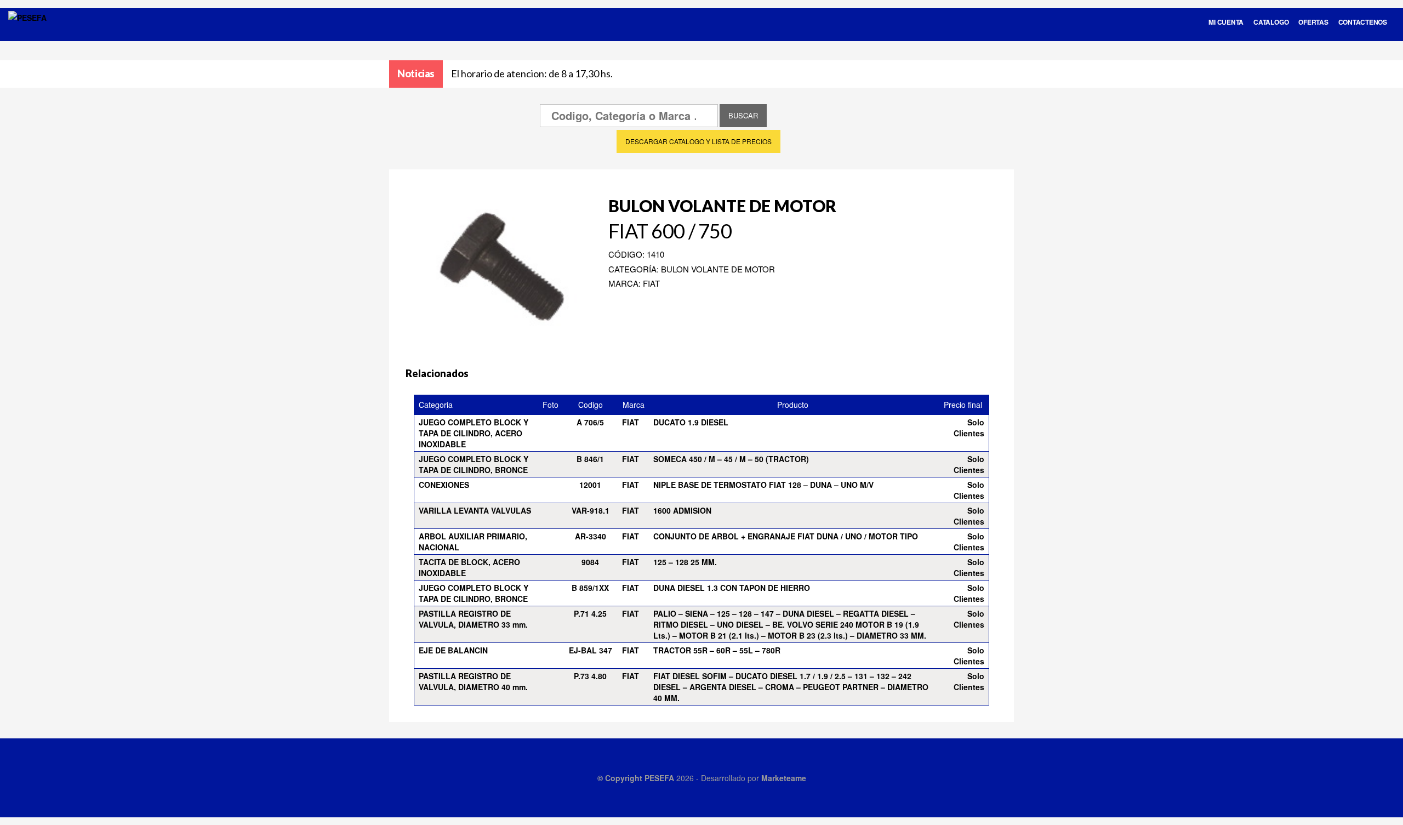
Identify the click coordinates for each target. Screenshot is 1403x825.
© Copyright (621, 777)
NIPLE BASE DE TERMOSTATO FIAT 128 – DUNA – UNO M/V (763, 484)
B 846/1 (590, 458)
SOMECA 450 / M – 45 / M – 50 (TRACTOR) (731, 458)
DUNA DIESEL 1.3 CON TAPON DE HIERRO (731, 587)
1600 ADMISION (682, 510)
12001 (590, 484)
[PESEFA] (27, 31)
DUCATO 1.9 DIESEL (690, 422)
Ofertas (1313, 22)
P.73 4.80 (590, 675)
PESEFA (659, 777)
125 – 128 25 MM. (685, 561)
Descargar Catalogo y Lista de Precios (698, 141)
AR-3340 (590, 536)
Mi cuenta (1226, 22)
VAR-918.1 (590, 510)
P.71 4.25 (590, 613)
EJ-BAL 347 (590, 650)
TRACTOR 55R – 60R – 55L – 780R (716, 650)
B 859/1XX (590, 587)
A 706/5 (590, 422)
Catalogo (1270, 22)
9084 (590, 561)
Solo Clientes (969, 428)
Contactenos (1362, 22)
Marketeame (783, 777)
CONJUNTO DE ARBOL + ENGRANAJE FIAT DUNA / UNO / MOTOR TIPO (785, 536)
